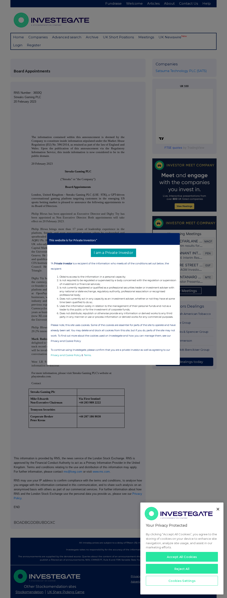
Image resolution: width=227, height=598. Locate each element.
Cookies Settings (182, 580)
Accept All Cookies (182, 557)
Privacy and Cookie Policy (66, 355)
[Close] (218, 509)
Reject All (182, 569)
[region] (181, 548)
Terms (87, 355)
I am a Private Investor (113, 253)
